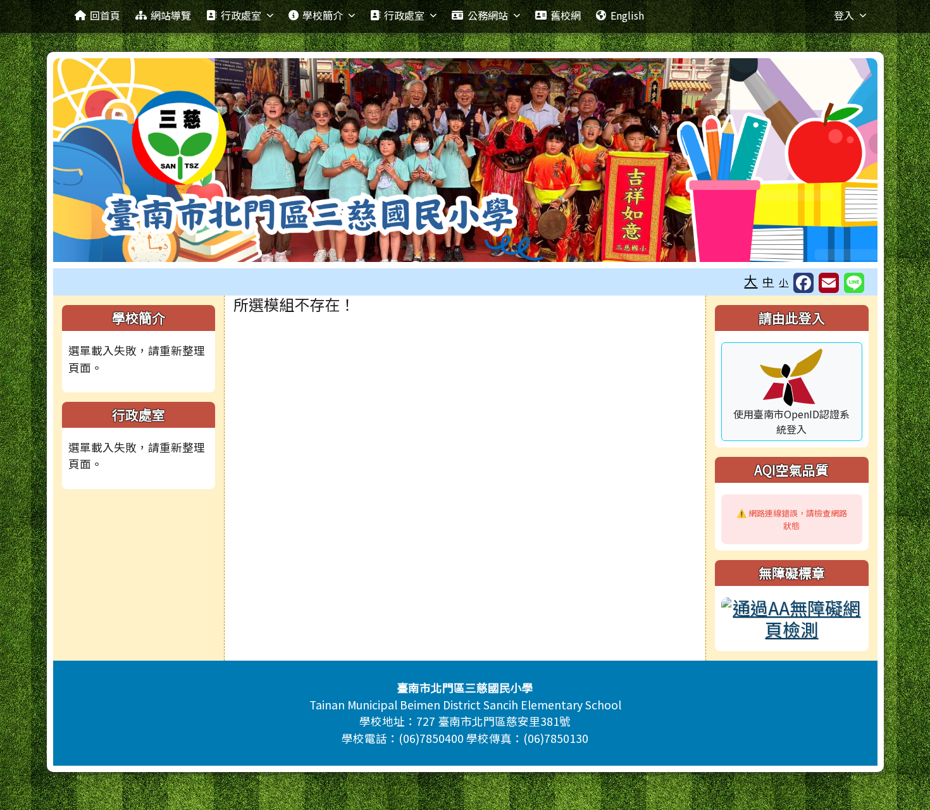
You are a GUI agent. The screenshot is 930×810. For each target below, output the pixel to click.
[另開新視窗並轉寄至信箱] (829, 283)
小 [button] (783, 282)
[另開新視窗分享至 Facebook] (803, 283)
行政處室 (241, 15)
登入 (844, 15)
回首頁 (105, 15)
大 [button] (750, 280)
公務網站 (488, 15)
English (627, 15)
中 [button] (768, 281)
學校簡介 (322, 15)
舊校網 (565, 15)
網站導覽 (171, 15)
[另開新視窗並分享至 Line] (854, 283)
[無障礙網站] (791, 615)
